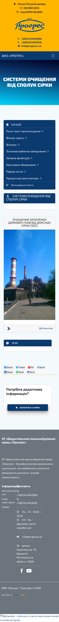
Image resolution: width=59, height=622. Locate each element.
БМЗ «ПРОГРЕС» (13, 55)
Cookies (5, 507)
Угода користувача (8, 501)
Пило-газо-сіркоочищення (23, 131)
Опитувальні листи (22, 184)
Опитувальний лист (9, 492)
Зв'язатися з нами (29, 407)
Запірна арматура (18, 158)
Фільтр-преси (15, 138)
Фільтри (11, 144)
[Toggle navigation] (53, 56)
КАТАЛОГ (16, 124)
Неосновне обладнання (21, 164)
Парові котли (15, 171)
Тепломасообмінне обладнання (26, 151)
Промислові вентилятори (22, 178)
